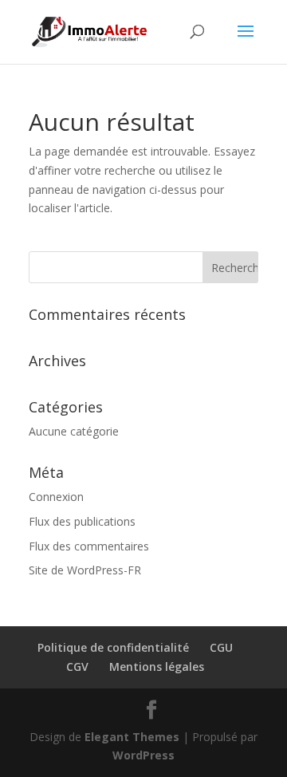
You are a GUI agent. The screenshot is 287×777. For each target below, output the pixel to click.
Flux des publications (82, 521)
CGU (221, 647)
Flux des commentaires (89, 546)
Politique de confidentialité (113, 647)
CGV (77, 666)
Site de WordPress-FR (85, 570)
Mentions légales (156, 666)
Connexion (56, 496)
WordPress (143, 755)
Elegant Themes (132, 736)
